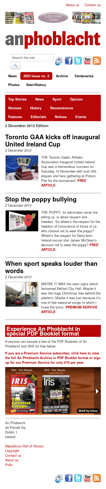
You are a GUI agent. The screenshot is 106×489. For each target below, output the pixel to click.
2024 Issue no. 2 (36, 75)
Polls (9, 464)
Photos (14, 84)
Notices (61, 116)
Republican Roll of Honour (24, 446)
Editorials (38, 116)
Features (15, 116)
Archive (62, 75)
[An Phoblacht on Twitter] (77, 61)
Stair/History (36, 84)
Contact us (93, 5)
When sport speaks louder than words (51, 267)
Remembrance (61, 107)
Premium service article (69, 309)
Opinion (76, 99)
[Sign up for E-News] (59, 62)
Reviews (14, 107)
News (12, 75)
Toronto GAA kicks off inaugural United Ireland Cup (52, 140)
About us (72, 5)
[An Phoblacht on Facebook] (68, 61)
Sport (56, 99)
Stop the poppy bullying (41, 199)
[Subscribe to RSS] (96, 61)
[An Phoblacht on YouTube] (87, 61)
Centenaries (84, 75)
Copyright (12, 450)
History (35, 107)
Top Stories (17, 99)
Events (80, 116)
